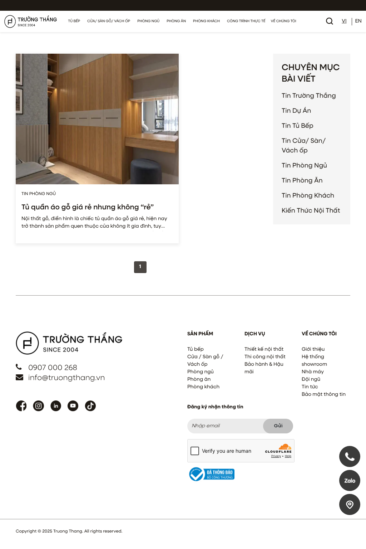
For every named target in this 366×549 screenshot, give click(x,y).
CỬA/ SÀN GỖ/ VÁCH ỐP (108, 21)
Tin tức (310, 387)
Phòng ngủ (200, 372)
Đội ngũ (311, 379)
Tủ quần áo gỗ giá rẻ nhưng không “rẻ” (87, 207)
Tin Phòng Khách (308, 196)
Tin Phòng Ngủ (304, 165)
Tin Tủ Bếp (297, 126)
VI (344, 21)
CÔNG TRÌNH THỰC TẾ (246, 21)
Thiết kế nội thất (263, 349)
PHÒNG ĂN (176, 21)
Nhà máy (313, 372)
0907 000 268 (52, 368)
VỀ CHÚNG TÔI (283, 21)
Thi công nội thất (265, 357)
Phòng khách (203, 387)
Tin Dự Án (296, 111)
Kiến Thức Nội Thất (311, 211)
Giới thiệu (313, 349)
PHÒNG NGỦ (148, 21)
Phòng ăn (199, 379)
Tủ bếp (195, 349)
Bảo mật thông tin (324, 394)
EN (358, 21)
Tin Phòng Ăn (302, 181)
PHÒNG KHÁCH (206, 21)
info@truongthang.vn (66, 378)
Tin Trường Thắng (309, 96)
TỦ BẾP (74, 21)
